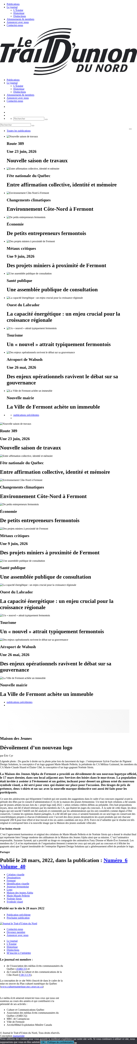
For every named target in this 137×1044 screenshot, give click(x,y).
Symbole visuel (15, 901)
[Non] (75, 1042)
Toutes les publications (19, 130)
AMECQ (21, 968)
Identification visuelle (18, 883)
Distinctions (19, 16)
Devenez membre (16, 932)
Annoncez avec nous (18, 22)
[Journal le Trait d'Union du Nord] (68, 74)
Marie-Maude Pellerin (18, 895)
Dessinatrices (14, 877)
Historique (18, 13)
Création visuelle (15, 874)
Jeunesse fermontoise (18, 886)
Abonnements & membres (20, 19)
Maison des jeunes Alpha (20, 892)
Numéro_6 (115, 860)
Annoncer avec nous (17, 935)
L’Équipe (18, 10)
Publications (13, 4)
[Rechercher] (46, 119)
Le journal (12, 7)
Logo (9, 889)
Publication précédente (19, 914)
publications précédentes (26, 415)
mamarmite (19, 1035)
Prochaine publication (18, 917)
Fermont (11, 880)
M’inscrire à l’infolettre (19, 953)
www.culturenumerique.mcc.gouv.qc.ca (22, 986)
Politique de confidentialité (60, 1042)
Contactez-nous (15, 25)
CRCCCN (25, 974)
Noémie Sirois (14, 898)
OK (43, 1042)
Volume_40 (12, 866)
